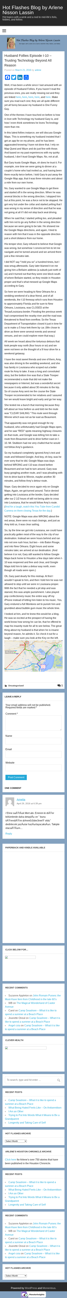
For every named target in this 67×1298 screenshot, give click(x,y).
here (18, 97)
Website (9, 763)
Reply (8, 833)
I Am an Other (15, 1111)
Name (8, 736)
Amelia (21, 799)
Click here (10, 1159)
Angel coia (14, 1025)
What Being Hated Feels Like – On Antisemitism (34, 1107)
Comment (11, 714)
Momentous (49, 1288)
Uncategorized (16, 685)
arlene (38, 70)
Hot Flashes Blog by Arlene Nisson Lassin (32, 10)
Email (8, 749)
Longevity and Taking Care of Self (27, 1122)
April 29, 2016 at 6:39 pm (29, 803)
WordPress (31, 1288)
